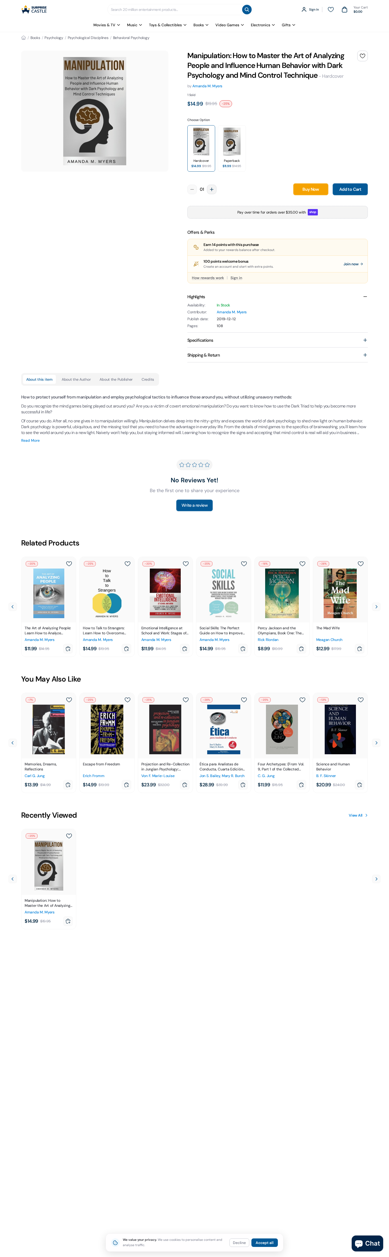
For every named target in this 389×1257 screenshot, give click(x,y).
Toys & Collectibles (165, 25)
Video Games (227, 25)
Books (198, 25)
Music (132, 25)
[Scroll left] (12, 607)
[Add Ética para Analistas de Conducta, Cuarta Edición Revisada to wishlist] (244, 700)
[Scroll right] (376, 607)
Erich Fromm (93, 775)
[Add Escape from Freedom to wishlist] (127, 700)
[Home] (23, 37)
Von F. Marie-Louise (158, 775)
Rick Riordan (268, 639)
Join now (351, 264)
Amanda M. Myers (207, 86)
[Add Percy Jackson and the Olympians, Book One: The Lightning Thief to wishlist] (302, 563)
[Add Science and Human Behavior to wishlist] (360, 700)
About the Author (76, 379)
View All (356, 815)
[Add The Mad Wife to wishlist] (360, 563)
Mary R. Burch (233, 775)
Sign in (236, 277)
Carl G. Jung (35, 775)
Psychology (53, 37)
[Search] (247, 9)
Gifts (286, 25)
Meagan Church (329, 639)
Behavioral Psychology (131, 37)
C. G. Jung (266, 775)
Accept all (265, 1242)
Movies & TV (104, 25)
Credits (148, 379)
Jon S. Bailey (210, 775)
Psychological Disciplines (88, 37)
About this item (39, 379)
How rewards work (208, 277)
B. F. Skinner (326, 775)
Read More (30, 440)
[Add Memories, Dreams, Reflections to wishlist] (69, 700)
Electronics (260, 25)
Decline (239, 1242)
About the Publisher (116, 379)
